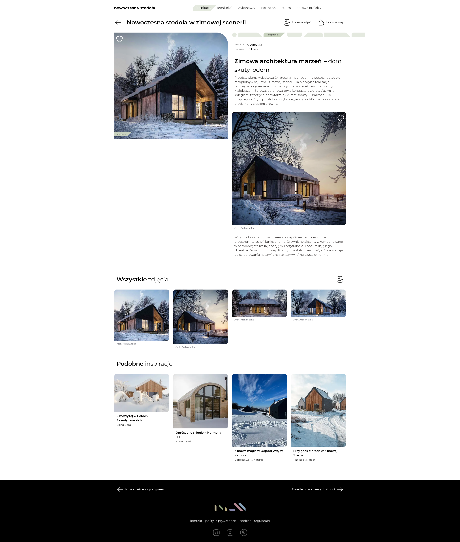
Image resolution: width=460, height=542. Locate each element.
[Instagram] (230, 532)
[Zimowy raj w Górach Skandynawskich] (141, 393)
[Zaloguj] (343, 8)
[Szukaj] (335, 8)
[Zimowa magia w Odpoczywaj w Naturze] (259, 410)
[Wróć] (118, 22)
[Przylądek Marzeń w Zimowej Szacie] (318, 410)
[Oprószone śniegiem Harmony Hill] (200, 401)
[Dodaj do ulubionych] (119, 39)
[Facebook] (216, 532)
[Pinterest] (243, 532)
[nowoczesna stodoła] (134, 8)
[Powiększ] (171, 86)
